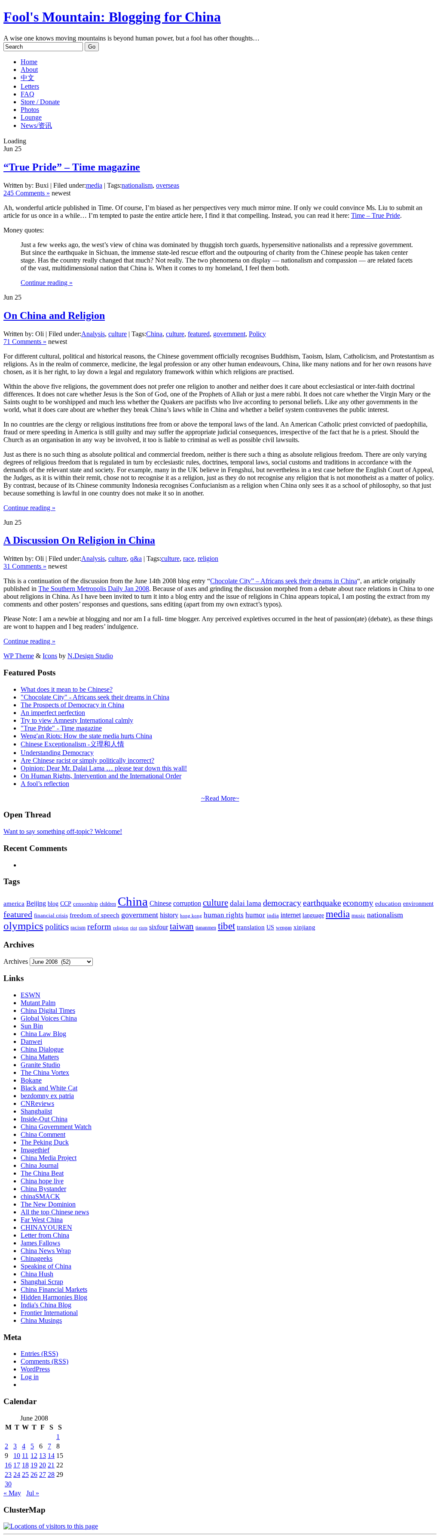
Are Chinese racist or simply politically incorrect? (87, 760)
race (188, 558)
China (154, 333)
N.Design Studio (90, 655)
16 (8, 1465)
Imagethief (35, 1150)
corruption (187, 903)
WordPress (35, 1369)
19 (34, 1465)
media (94, 185)
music (358, 915)
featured (199, 333)
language (313, 915)
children (108, 904)
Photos (30, 109)
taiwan (182, 926)
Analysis (93, 333)
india (273, 916)
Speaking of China (46, 1266)
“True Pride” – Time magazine (71, 167)
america (13, 903)
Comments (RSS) (44, 1361)
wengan (284, 928)
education (388, 903)
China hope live (42, 1181)
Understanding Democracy (57, 752)
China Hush (37, 1274)
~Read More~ (220, 798)
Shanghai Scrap (42, 1281)
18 (25, 1465)
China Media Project (48, 1157)
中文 (27, 77)
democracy (282, 902)
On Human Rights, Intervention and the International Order (101, 776)
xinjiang (304, 927)
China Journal (39, 1165)
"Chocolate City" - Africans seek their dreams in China (95, 697)
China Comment (43, 1134)
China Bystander (43, 1188)
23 (8, 1474)
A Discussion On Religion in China (79, 540)
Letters (30, 86)
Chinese (160, 903)
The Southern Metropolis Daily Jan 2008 (93, 588)
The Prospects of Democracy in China (72, 705)
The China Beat (42, 1173)
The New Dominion (48, 1204)
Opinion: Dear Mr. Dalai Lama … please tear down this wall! (104, 768)
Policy (257, 333)
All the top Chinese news (55, 1212)
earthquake (322, 902)
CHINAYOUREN (46, 1227)
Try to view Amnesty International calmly (77, 720)
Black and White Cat (49, 1088)
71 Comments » (24, 341)
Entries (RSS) (39, 1353)
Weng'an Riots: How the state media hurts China (86, 736)
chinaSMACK (40, 1196)
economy (358, 902)
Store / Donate (40, 101)
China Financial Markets (54, 1289)
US (270, 927)
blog (53, 904)
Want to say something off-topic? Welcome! (62, 831)
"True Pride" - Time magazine (61, 728)
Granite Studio (40, 1064)
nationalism (137, 185)
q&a (136, 558)
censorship (85, 904)
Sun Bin (32, 1026)
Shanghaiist (36, 1111)
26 (34, 1474)
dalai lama (245, 903)
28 (51, 1474)
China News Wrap (46, 1250)
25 (25, 1474)
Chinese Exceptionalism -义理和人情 (72, 744)
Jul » (32, 1493)
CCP (65, 904)
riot (133, 927)
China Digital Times (48, 1010)
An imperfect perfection (53, 712)
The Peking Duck (45, 1142)
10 (16, 1455)
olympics (23, 925)
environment (418, 903)
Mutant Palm (38, 1002)
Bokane (31, 1080)
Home (29, 61)
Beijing (36, 903)
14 (51, 1455)
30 (8, 1484)
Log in (30, 1376)
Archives (15, 961)
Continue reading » (47, 282)
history (169, 915)
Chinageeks (36, 1258)
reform (99, 926)
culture (117, 333)
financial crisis (51, 916)
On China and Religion (54, 315)
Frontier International (49, 1312)
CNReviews (37, 1103)
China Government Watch (56, 1126)
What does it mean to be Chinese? (67, 689)
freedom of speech (94, 915)
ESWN (30, 995)
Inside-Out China (44, 1119)
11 (25, 1455)
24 (16, 1474)
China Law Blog (43, 1033)
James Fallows (40, 1243)
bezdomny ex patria (47, 1095)
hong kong (191, 915)
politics (57, 926)
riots (143, 927)
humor (255, 915)
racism (78, 927)
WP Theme (18, 655)
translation (251, 927)
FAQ (27, 94)
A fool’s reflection (45, 783)
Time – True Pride (375, 215)
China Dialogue (42, 1049)
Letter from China (45, 1235)
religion (208, 558)
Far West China (42, 1219)
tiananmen (206, 928)
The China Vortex (45, 1072)
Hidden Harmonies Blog (54, 1297)
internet (291, 915)
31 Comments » (24, 566)
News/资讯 (36, 125)
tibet (226, 925)
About (29, 69)
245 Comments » (26, 193)
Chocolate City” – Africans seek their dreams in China (283, 581)
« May (12, 1493)
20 (42, 1465)
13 (42, 1455)
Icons (50, 655)
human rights (224, 915)
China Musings (41, 1320)
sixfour (158, 927)
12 (34, 1455)
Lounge (31, 117)
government (229, 333)
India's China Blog (46, 1305)
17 (16, 1465)
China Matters (40, 1057)
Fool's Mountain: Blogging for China (112, 17)
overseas (167, 185)
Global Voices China (49, 1018)
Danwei (31, 1041)
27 (42, 1474)
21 (51, 1465)
